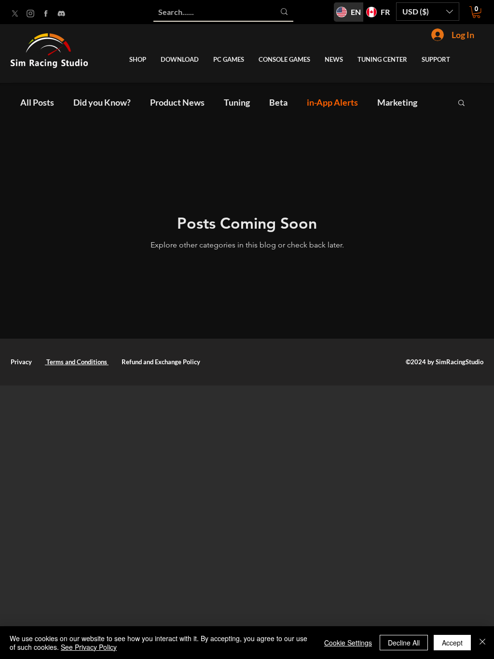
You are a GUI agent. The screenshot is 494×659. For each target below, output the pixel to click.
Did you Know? (102, 102)
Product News (177, 102)
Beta (278, 102)
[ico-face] (45, 13)
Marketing (397, 102)
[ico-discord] (61, 13)
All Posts (37, 102)
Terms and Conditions (77, 362)
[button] (427, 11)
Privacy (21, 362)
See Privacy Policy (89, 647)
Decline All (404, 642)
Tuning (237, 102)
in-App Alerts (332, 102)
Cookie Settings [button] (348, 642)
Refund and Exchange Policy (161, 362)
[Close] (482, 642)
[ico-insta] (30, 13)
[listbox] (427, 11)
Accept (452, 642)
